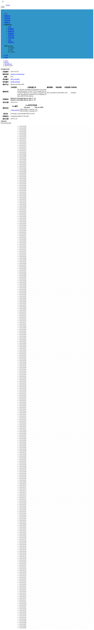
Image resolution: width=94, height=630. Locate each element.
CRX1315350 (22, 187)
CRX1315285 (22, 299)
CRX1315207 (22, 435)
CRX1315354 (22, 180)
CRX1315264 (22, 336)
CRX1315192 (22, 461)
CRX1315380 (22, 135)
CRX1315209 (22, 431)
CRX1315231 (22, 393)
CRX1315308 (22, 260)
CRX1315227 (22, 400)
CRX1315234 (22, 388)
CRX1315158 (22, 520)
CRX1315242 (22, 374)
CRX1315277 (22, 313)
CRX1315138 (22, 554)
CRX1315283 (22, 303)
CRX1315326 (22, 228)
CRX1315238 (22, 381)
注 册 (6, 55)
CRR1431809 (15, 110)
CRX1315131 (22, 567)
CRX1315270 (22, 325)
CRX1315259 (22, 345)
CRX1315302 (22, 270)
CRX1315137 (22, 556)
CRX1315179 (22, 483)
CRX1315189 (22, 466)
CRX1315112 (22, 598)
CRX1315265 (22, 334)
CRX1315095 (22, 627)
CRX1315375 (22, 143)
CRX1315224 (22, 405)
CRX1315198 (22, 450)
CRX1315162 (22, 513)
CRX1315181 (22, 480)
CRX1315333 (22, 216)
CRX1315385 (22, 126)
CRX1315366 (22, 159)
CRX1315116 (22, 591)
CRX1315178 (22, 485)
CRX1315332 (22, 218)
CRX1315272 (22, 322)
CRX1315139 (22, 553)
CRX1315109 (22, 603)
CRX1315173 (22, 494)
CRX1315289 (22, 292)
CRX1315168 (22, 502)
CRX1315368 (22, 155)
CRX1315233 (22, 390)
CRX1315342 (22, 201)
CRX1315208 (22, 433)
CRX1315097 (22, 624)
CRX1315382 (22, 131)
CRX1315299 (22, 275)
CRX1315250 (22, 360)
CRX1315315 (22, 247)
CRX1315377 (22, 140)
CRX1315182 (22, 478)
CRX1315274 (22, 319)
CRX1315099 (22, 620)
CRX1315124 (22, 577)
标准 (9, 27)
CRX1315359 (22, 171)
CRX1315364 (22, 162)
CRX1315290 (22, 291)
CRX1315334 (22, 214)
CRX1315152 (22, 530)
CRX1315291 (22, 289)
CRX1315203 (22, 442)
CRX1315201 (22, 445)
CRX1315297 (22, 279)
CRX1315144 (22, 544)
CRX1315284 (22, 301)
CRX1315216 (22, 419)
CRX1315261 (22, 341)
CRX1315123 (22, 579)
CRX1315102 (22, 615)
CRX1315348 (22, 190)
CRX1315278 (22, 312)
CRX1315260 (22, 343)
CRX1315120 (22, 584)
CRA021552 (8, 64)
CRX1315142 (22, 548)
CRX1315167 (22, 504)
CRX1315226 (22, 402)
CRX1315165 (22, 508)
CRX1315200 (22, 447)
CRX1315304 (22, 266)
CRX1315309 (22, 258)
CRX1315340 (22, 204)
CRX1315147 (22, 539)
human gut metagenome (17, 74)
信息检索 (7, 20)
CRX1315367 (22, 157)
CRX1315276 (22, 315)
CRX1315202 (22, 443)
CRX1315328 (22, 225)
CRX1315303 (22, 268)
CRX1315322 (22, 235)
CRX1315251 (22, 358)
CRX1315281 (22, 306)
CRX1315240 (22, 378)
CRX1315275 (22, 317)
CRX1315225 (22, 404)
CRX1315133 (22, 563)
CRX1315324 (22, 232)
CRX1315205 (22, 438)
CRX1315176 (22, 489)
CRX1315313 (22, 251)
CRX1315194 (22, 457)
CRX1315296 (22, 280)
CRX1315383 (22, 129)
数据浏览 (7, 18)
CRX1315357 (22, 175)
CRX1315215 (22, 421)
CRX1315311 (22, 254)
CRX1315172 (22, 495)
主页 (5, 14)
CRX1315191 (22, 463)
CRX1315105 (22, 610)
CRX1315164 (22, 509)
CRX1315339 (22, 206)
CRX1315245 (22, 369)
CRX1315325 (22, 230)
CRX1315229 (22, 397)
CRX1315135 (22, 560)
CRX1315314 (22, 249)
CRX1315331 (22, 220)
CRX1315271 (22, 324)
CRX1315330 (22, 221)
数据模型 (11, 29)
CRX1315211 (22, 428)
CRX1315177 (22, 487)
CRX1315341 (22, 202)
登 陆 (6, 57)
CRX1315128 (22, 572)
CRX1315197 (22, 452)
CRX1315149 (22, 535)
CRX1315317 (22, 244)
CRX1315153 (22, 528)
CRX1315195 (22, 456)
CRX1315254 (22, 353)
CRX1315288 (22, 294)
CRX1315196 (22, 454)
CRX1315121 (22, 582)
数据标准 (11, 31)
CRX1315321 (22, 237)
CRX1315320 (22, 239)
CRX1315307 (22, 261)
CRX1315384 (22, 128)
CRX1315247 (22, 365)
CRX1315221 (22, 410)
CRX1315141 (22, 549)
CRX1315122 (22, 581)
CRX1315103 (22, 613)
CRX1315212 (22, 426)
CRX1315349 (22, 188)
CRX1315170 (22, 499)
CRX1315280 (22, 308)
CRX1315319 (22, 240)
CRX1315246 (22, 367)
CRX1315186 (22, 471)
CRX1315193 (22, 459)
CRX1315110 (22, 601)
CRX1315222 (22, 409)
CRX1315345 (22, 195)
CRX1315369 (22, 154)
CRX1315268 (22, 329)
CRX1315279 (22, 310)
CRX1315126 (22, 575)
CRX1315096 (22, 626)
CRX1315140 (22, 551)
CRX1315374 (22, 145)
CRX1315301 (22, 272)
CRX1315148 (22, 537)
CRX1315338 (22, 207)
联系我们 (11, 42)
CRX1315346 (22, 194)
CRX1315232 (22, 391)
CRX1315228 (22, 398)
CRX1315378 (22, 138)
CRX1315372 (22, 148)
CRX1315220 (22, 412)
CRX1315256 (22, 350)
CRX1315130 (22, 568)
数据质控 (11, 33)
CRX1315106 (22, 608)
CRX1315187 (22, 469)
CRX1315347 (22, 192)
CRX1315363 (22, 164)
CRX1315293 (22, 286)
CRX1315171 (22, 497)
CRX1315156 (22, 523)
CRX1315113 (22, 596)
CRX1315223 (22, 407)
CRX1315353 (22, 181)
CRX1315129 (22, 570)
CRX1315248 (22, 364)
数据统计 (7, 22)
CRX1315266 (22, 332)
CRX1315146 (22, 541)
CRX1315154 (22, 527)
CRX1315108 (22, 605)
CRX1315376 (22, 142)
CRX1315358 (22, 173)
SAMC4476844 (15, 82)
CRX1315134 (22, 561)
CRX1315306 (22, 263)
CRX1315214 (22, 423)
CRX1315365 (22, 161)
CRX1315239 (22, 379)
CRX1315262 (22, 339)
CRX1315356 (22, 176)
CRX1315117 (22, 589)
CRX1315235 (22, 386)
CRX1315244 (22, 371)
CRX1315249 (22, 362)
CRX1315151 (22, 532)
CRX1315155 (22, 525)
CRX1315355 (22, 178)
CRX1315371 (22, 150)
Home (6, 61)
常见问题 (11, 38)
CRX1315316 (22, 246)
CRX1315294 (22, 284)
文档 (9, 40)
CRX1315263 (22, 338)
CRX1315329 (22, 223)
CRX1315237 (22, 383)
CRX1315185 (22, 473)
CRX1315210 (22, 430)
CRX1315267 (22, 331)
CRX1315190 (22, 464)
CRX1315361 (22, 168)
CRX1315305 (22, 265)
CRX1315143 (22, 546)
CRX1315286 (22, 298)
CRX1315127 (22, 574)
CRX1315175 (22, 490)
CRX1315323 (22, 234)
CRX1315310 (22, 256)
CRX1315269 (22, 327)
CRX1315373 (22, 147)
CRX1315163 (22, 511)
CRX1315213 (22, 424)
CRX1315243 (22, 372)
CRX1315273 (22, 320)
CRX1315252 (22, 357)
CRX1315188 (22, 468)
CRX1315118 (22, 587)
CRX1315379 (22, 136)
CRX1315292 (22, 287)
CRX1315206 (22, 437)
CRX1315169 (22, 501)
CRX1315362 (22, 166)
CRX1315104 (22, 612)
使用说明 (11, 35)
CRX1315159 (22, 518)
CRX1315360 (22, 169)
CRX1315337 (22, 209)
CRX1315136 (22, 558)
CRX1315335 (22, 213)
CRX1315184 (22, 475)
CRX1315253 (22, 355)
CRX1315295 (22, 282)
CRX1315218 (22, 416)
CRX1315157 (22, 522)
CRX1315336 (22, 211)
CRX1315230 (22, 395)
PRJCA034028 (15, 79)
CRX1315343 (22, 199)
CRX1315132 (22, 565)
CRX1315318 (22, 242)
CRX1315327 (22, 227)
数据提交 (7, 16)
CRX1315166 (22, 506)
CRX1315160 (22, 516)
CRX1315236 (22, 384)
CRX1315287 (22, 296)
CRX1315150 (22, 534)
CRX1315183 (22, 476)
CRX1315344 (22, 197)
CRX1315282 (22, 305)
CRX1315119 (22, 586)
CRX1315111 (22, 600)
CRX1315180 (22, 482)
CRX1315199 (22, 449)
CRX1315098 (22, 622)
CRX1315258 (22, 346)
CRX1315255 (22, 351)
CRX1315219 (22, 414)
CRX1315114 (22, 594)
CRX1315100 (22, 619)
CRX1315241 (22, 376)
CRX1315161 (22, 515)
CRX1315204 (22, 440)
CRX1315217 (22, 417)
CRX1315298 (22, 277)
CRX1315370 (22, 152)
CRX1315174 (22, 492)
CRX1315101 (22, 617)
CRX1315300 (22, 273)
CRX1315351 (22, 185)
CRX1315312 (22, 253)
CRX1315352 (22, 183)
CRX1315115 (22, 593)
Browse (6, 62)
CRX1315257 (22, 348)
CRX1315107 (22, 607)
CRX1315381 (22, 133)
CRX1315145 (22, 542)
